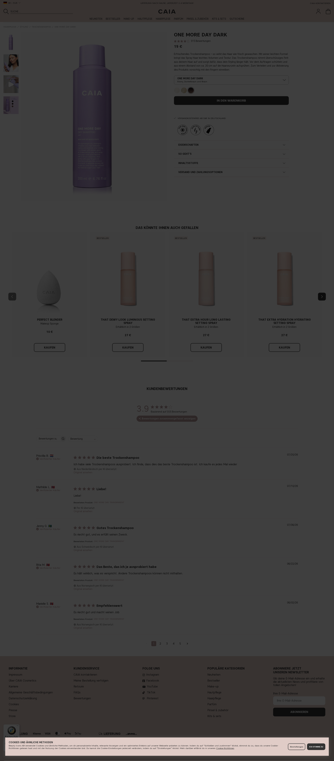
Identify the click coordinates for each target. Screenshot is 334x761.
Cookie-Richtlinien (225, 748)
